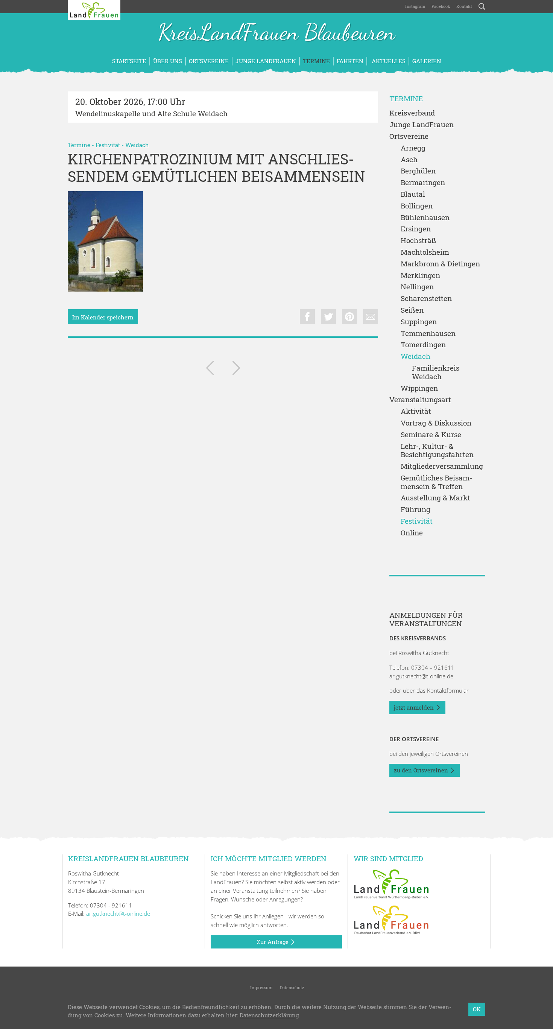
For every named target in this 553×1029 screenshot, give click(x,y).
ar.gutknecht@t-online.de (421, 676)
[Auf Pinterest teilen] (349, 316)
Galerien (426, 61)
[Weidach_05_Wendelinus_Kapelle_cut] (105, 241)
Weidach (137, 145)
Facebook (440, 6)
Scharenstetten (426, 298)
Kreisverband (412, 113)
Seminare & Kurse (431, 434)
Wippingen (419, 388)
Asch (409, 159)
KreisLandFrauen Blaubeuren (276, 33)
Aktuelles (388, 61)
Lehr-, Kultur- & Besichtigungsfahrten (437, 450)
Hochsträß (418, 240)
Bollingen (417, 206)
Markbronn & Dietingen (440, 264)
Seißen (412, 310)
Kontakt (464, 6)
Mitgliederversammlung (442, 466)
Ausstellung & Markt (435, 498)
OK (477, 1009)
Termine (316, 61)
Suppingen (419, 322)
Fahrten (350, 61)
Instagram (415, 6)
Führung (415, 509)
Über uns (167, 61)
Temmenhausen (428, 333)
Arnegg (413, 148)
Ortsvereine (209, 61)
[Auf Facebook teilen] (307, 316)
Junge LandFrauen (265, 61)
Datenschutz (291, 987)
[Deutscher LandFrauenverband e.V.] (391, 919)
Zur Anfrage (273, 941)
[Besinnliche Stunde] (210, 369)
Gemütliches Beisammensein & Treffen (436, 482)
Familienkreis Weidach (435, 372)
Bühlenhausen (425, 217)
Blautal (413, 194)
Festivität (108, 145)
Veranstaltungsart (420, 399)
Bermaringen (423, 182)
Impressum (261, 987)
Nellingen (417, 287)
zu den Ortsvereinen (422, 770)
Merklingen (420, 275)
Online (412, 533)
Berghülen (418, 171)
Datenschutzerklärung (269, 1015)
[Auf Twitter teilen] (328, 316)
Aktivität (416, 411)
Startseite (129, 61)
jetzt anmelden (414, 707)
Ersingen (416, 229)
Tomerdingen (423, 344)
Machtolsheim (425, 252)
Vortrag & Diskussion (436, 423)
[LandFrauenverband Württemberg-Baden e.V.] (391, 883)
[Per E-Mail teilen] (370, 316)
